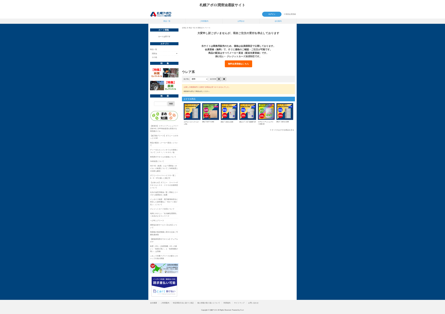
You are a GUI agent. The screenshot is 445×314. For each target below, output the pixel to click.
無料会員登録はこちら (238, 64)
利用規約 (227, 303)
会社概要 (153, 303)
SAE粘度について (157, 161)
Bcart (242, 310)
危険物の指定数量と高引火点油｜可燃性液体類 (164, 233)
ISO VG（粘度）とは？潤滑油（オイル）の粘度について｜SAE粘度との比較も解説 (164, 168)
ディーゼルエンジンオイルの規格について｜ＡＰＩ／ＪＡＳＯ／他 (164, 151)
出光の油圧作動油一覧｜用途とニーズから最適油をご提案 (164, 193)
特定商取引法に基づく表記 (183, 303)
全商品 (184, 28)
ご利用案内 (204, 21)
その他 (154, 57)
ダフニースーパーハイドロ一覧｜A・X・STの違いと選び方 (163, 176)
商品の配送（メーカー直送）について (164, 144)
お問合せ (241, 21)
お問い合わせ (253, 303)
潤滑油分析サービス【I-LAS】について (163, 226)
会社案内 (278, 21)
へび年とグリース (157, 220)
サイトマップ (239, 303)
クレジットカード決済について (162, 209)
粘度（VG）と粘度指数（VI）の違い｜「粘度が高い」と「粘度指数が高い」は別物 (164, 248)
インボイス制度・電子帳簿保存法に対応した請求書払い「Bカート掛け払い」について (164, 201)
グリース (207, 28)
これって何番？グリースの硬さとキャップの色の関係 (164, 257)
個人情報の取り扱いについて (208, 303)
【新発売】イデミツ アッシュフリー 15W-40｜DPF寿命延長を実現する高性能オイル (164, 128)
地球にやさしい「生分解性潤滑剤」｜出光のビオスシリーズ (164, 214)
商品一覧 (166, 21)
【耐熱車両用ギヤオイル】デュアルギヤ (164, 240)
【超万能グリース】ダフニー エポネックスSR (164, 137)
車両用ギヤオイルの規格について (163, 157)
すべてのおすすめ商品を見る (283, 130)
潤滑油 (199, 28)
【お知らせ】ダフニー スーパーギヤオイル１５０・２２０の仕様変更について (164, 185)
